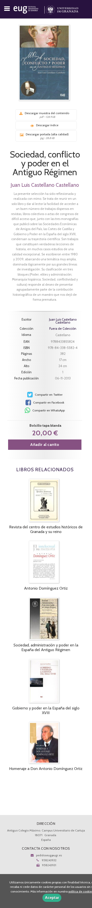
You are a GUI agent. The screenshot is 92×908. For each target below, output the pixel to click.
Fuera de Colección (62, 328)
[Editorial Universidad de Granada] (29, 9)
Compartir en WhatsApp (48, 410)
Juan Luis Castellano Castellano (45, 185)
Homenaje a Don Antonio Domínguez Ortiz (45, 768)
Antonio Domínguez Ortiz (46, 588)
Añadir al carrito (44, 444)
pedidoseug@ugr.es (49, 855)
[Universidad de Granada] (62, 9)
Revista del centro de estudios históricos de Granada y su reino (46, 529)
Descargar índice (47, 125)
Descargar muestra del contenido (47, 115)
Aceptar (52, 897)
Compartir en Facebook (48, 402)
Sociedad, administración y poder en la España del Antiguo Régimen (45, 647)
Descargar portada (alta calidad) (47, 136)
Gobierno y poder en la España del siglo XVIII (45, 710)
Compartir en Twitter (48, 394)
